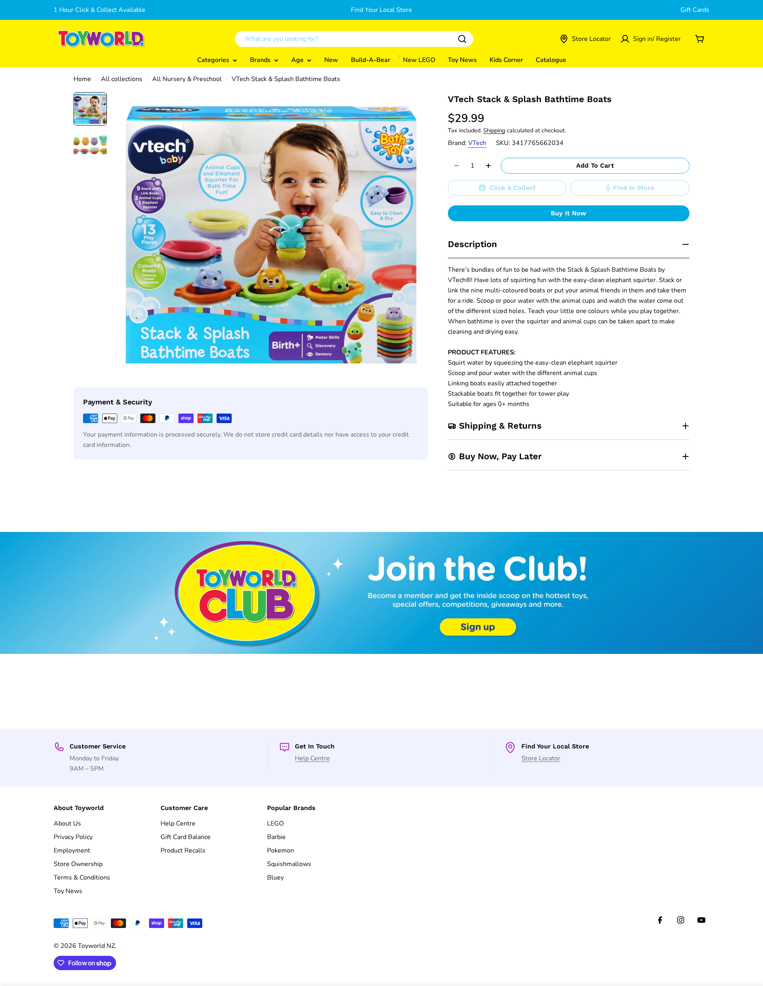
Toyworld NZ (96, 946)
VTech (477, 143)
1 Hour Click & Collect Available (99, 10)
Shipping (494, 130)
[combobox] (354, 39)
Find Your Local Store (381, 10)
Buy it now (569, 213)
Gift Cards (694, 10)
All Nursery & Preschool (187, 79)
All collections (121, 79)
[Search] (462, 39)
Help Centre (312, 758)
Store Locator (540, 758)
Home (82, 79)
